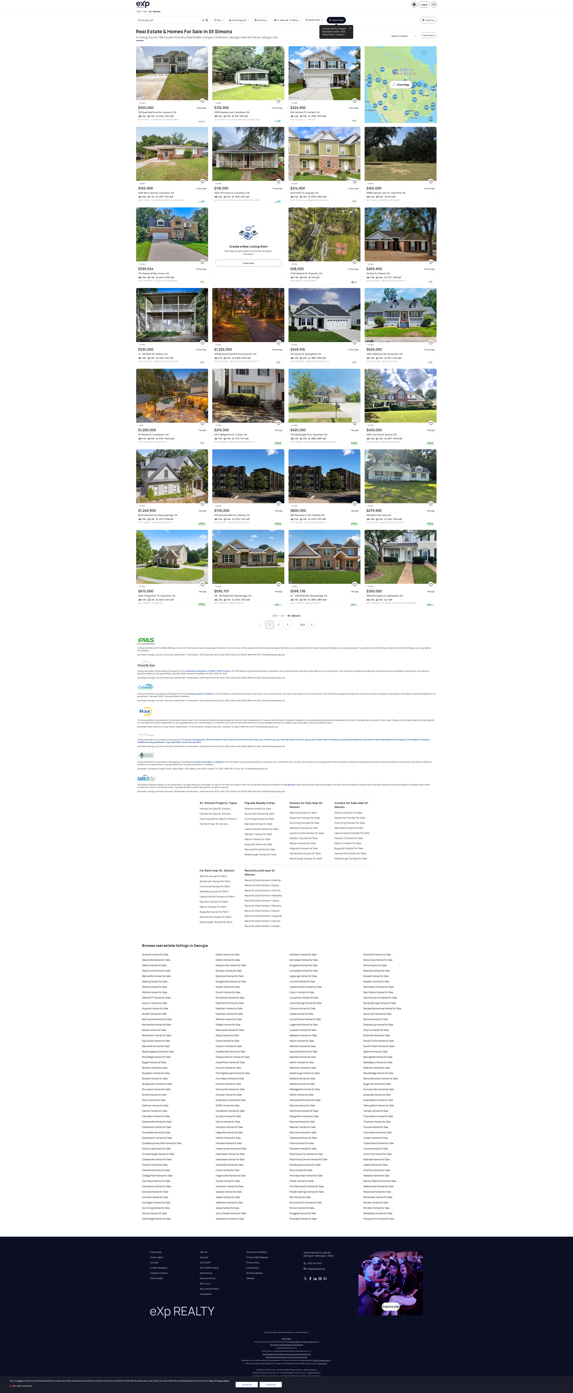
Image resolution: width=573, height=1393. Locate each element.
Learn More (322, 1363)
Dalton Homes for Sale (228, 960)
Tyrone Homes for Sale (375, 1148)
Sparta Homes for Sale (375, 1051)
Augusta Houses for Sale (304, 848)
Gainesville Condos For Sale (350, 853)
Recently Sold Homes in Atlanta (263, 880)
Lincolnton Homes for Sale (304, 997)
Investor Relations (158, 1268)
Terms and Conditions (256, 1252)
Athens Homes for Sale (154, 986)
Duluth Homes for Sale (228, 992)
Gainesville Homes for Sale (260, 849)
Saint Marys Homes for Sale (378, 992)
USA (274, 615)
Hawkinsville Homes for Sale (231, 1148)
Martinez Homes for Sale (303, 1067)
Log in (424, 4)
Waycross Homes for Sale (377, 1191)
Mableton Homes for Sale (303, 1035)
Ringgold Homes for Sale (303, 1213)
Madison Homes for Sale (303, 1046)
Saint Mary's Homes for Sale (378, 986)
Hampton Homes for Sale (229, 1127)
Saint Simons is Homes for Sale (380, 997)
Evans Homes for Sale (227, 1040)
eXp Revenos (206, 1273)
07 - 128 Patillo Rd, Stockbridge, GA (308, 595)
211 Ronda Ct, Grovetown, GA (153, 434)
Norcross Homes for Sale (303, 1132)
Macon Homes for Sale (257, 839)
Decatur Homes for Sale (258, 834)
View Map (403, 84)
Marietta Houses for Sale (304, 828)
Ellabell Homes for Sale (228, 1024)
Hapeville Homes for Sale (229, 1132)
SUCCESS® (205, 1263)
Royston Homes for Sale (376, 981)
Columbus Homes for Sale (156, 1181)
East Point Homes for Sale (230, 1003)
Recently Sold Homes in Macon (262, 910)
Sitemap (250, 1278)
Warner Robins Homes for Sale (379, 1181)
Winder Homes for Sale (375, 1202)
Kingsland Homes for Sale (303, 965)
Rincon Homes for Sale (302, 1208)
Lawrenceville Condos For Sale (352, 833)
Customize (271, 1384)
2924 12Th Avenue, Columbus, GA (231, 192)
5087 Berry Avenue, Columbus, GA (156, 192)
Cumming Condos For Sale (350, 822)
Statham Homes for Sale (376, 1067)
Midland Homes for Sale (302, 1078)
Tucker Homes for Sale (375, 1137)
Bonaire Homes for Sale (154, 1067)
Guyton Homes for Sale (228, 1116)
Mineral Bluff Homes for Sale (305, 1100)
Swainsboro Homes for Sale (378, 1100)
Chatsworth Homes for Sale (157, 1137)
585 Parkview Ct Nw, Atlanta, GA (307, 515)
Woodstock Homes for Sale (377, 1213)
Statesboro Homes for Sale (377, 1062)
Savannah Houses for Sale (305, 817)
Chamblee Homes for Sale (156, 1132)
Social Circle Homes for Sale (378, 1040)
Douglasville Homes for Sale (231, 981)
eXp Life (203, 1252)
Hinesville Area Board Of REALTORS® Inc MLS (208, 671)
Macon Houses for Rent (213, 906)
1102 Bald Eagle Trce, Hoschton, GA (308, 434)
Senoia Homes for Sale (375, 1019)
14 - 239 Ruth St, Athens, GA (152, 354)
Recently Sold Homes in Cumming (263, 890)
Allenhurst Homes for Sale (156, 970)
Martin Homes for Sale (302, 1062)
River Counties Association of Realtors (205, 762)
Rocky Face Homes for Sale (377, 960)
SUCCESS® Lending (209, 1268)
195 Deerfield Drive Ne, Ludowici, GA (157, 112)
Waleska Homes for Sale (376, 1175)
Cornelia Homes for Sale (155, 1197)
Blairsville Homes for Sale (155, 1046)
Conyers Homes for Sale (155, 1191)
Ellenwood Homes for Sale (230, 1030)
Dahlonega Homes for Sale (156, 1218)
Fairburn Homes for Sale (229, 1046)
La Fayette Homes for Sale (304, 970)
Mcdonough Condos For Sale (351, 858)
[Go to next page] (312, 625)
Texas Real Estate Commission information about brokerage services (286, 1354)
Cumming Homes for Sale (259, 818)
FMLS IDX (166, 648)
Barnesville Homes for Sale (156, 1024)
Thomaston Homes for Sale (378, 1116)
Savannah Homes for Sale (259, 813)
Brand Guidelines (254, 1273)
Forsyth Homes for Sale (228, 1067)
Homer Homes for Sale (228, 1181)
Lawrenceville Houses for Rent (217, 896)
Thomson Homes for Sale (377, 1121)
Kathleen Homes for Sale (303, 954)
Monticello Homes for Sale (304, 1110)
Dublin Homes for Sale (228, 986)
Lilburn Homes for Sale (302, 992)
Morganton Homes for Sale (304, 1116)
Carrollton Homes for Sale (156, 1116)
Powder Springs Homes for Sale (307, 1191)
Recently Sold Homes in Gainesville (263, 921)
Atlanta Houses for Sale (303, 812)
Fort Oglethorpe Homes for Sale (233, 1073)
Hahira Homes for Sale (228, 1121)
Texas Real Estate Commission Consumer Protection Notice (286, 1357)
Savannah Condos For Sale (350, 817)
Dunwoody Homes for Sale (230, 997)
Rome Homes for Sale (374, 965)
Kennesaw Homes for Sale (304, 960)
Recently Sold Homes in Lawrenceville (263, 900)
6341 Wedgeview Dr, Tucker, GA (230, 434)
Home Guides (156, 1278)
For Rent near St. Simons (214, 824)
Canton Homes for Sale (154, 1110)
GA (282, 615)
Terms (211, 1381)
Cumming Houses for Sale (304, 822)
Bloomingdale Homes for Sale (158, 1051)
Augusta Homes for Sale (258, 844)
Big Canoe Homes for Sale (156, 1040)
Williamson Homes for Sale (377, 1197)
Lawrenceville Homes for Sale (261, 829)
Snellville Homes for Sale (376, 1035)
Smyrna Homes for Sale (376, 1030)
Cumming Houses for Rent (215, 886)
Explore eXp (155, 1252)
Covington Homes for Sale (156, 1202)
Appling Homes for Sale (154, 981)
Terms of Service (309, 1342)
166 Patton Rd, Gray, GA (378, 515)
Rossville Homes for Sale (376, 970)
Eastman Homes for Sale (229, 1008)
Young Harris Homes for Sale (378, 1218)
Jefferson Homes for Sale (229, 1202)
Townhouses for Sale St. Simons (218, 818)
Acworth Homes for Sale (155, 954)
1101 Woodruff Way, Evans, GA (153, 273)
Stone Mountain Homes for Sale (380, 1078)
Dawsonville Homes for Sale (231, 965)
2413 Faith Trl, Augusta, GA (304, 192)
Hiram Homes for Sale (227, 1170)
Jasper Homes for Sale (228, 1197)
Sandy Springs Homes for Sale (379, 1003)
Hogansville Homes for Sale (230, 1175)
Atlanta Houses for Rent (213, 876)
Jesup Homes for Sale (227, 1208)
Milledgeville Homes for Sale (305, 1089)
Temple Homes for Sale (375, 1110)
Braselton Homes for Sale (156, 1073)
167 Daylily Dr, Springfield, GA (305, 354)
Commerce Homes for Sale (156, 1186)
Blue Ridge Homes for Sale (156, 1057)
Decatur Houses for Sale (304, 838)
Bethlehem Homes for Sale (156, 1035)
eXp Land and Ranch (209, 1289)
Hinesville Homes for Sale (229, 1164)
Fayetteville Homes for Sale (230, 1051)
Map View (430, 20)
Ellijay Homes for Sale (227, 1035)
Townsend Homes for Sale (377, 1132)
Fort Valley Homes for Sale (230, 1078)
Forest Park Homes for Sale (230, 1062)
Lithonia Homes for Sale (302, 1008)
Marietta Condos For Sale (349, 828)
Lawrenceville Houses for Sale (307, 833)
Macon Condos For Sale (348, 843)
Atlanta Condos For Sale (348, 812)
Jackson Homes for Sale (229, 1191)
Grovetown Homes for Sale (230, 1110)
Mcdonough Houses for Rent (216, 922)
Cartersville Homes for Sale (157, 1121)
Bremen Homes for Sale (155, 1078)
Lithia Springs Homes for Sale (305, 1003)
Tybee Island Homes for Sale (378, 1143)
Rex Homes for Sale (300, 1197)
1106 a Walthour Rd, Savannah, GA (384, 354)
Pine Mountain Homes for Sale (306, 1175)
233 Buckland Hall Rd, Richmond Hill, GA (235, 354)
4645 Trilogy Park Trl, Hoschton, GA (156, 595)
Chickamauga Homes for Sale (158, 1154)
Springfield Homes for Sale (377, 1057)
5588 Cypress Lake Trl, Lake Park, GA (385, 192)
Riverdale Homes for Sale (303, 1218)
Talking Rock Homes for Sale (378, 1105)
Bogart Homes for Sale (154, 1062)
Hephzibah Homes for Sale (230, 1154)
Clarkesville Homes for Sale (157, 1159)
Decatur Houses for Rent (214, 901)
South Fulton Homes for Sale (378, 1046)
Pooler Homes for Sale (302, 1181)
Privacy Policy (252, 1263)
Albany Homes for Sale (154, 965)
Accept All (246, 1384)
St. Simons (294, 615)
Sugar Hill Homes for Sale (377, 1084)
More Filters (338, 20)
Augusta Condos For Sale (349, 848)
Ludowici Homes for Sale (303, 1030)
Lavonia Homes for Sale (302, 981)
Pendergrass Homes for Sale (305, 1164)
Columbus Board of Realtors (200, 693)
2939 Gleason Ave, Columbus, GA (231, 112)
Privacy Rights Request (257, 1257)
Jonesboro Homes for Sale (230, 1218)
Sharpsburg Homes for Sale (378, 1024)
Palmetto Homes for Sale (303, 1148)
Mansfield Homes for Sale (303, 1051)
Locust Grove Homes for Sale (305, 1019)
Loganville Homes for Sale (304, 1024)
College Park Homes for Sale (157, 1175)
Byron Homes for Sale (153, 1100)
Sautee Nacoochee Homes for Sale (382, 1008)
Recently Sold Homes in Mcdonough (263, 926)
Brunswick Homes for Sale (156, 1089)
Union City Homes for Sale (377, 1154)
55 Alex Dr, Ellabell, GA (378, 273)
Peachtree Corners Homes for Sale (308, 1159)
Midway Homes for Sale (302, 1084)
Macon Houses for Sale (303, 843)
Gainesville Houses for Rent (215, 917)
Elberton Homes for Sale (229, 1019)
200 (302, 624)
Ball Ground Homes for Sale (157, 1019)
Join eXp (154, 1263)
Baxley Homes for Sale (154, 1030)
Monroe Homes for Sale (302, 1105)
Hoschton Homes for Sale (229, 1186)
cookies (19, 1381)
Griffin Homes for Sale (228, 1105)
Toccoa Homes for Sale (375, 1127)
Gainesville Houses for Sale (305, 853)
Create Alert (248, 263)
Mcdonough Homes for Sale (260, 854)
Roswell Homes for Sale (376, 976)
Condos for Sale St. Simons (215, 813)
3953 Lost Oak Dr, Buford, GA (381, 434)
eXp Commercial (207, 1278)
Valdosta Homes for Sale (376, 1159)
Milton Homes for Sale (301, 1094)
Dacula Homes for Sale (154, 1213)
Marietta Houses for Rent (214, 891)
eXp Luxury (205, 1283)
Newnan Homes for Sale (303, 1127)
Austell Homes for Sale (154, 1013)
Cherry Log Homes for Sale (156, 1148)
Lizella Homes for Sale (301, 1013)
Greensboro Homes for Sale (231, 1100)
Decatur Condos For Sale (349, 838)
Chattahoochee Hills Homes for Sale (161, 1143)
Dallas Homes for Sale (227, 954)
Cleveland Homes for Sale (156, 1170)
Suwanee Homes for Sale (377, 1094)
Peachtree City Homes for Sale (306, 1154)
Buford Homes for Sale (154, 1094)
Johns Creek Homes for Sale (231, 1213)
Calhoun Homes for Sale (155, 1105)
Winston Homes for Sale (376, 1208)
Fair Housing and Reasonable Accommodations (286, 1345)
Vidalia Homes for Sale (375, 1164)
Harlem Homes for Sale (228, 1137)
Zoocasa (204, 1257)
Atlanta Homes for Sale (258, 808)
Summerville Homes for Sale (378, 1089)
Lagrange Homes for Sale (303, 976)
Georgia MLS (289, 784)
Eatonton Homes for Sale (229, 1013)
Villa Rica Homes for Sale (376, 1170)
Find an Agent (156, 1257)
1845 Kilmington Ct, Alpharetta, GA (384, 595)
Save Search (429, 35)
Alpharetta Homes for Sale (156, 976)
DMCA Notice (286, 1339)
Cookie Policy (252, 1268)
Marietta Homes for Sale (258, 824)
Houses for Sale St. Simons (215, 808)
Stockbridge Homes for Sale (378, 1073)
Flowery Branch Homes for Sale (233, 1057)
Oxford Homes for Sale (302, 1143)
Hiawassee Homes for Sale (230, 1159)
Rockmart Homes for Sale (377, 954)
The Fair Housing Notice (321, 1360)
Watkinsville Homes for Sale (378, 1186)
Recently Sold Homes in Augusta (263, 915)
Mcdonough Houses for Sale (306, 858)
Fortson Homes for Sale (228, 1084)
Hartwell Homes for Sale (229, 1143)
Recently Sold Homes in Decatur (263, 905)
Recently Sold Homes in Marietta (263, 895)
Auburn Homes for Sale (154, 1003)
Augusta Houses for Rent (214, 911)
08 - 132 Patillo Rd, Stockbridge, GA (232, 595)
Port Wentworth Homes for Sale (307, 1186)
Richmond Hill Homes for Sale (306, 1202)
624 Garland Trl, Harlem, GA (305, 112)
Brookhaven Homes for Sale (157, 1084)
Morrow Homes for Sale (302, 1121)
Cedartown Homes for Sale (156, 1127)
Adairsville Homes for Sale (156, 960)
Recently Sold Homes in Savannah (263, 885)
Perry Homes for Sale (301, 1170)
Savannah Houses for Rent (215, 881)
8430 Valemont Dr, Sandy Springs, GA (158, 515)
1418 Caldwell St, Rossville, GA (306, 273)
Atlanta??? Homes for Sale (156, 997)
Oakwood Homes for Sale (303, 1137)
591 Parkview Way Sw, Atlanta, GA (232, 515)
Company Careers (158, 1273)
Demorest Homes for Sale (229, 976)
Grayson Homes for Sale (229, 1094)
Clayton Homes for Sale (155, 1164)
